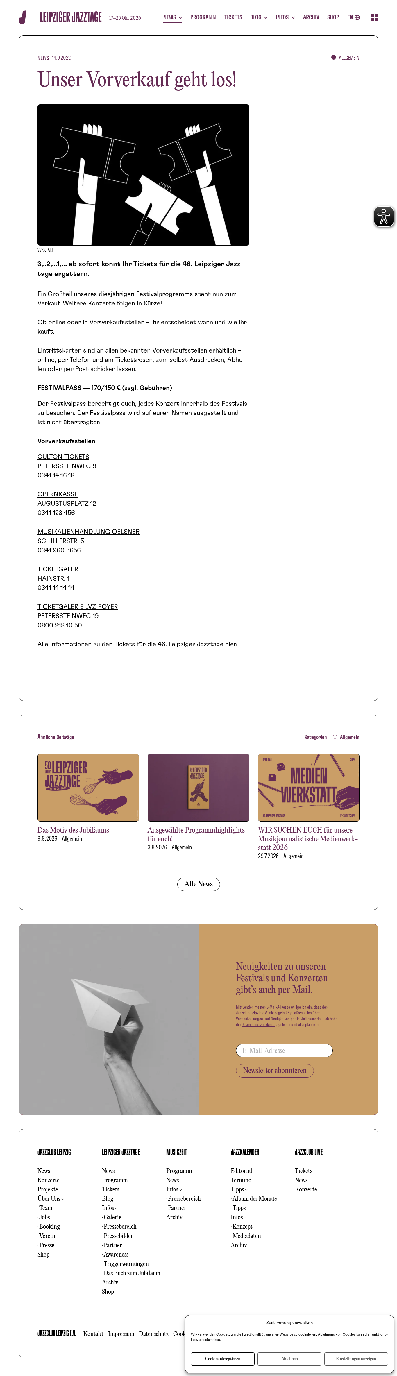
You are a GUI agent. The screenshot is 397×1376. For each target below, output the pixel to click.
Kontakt (93, 1334)
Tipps (237, 1189)
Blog (107, 1199)
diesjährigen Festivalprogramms (146, 294)
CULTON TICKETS (63, 457)
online (56, 322)
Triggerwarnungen (126, 1264)
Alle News (199, 884)
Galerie (112, 1217)
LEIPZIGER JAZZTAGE (121, 1152)
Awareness (116, 1254)
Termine (241, 1180)
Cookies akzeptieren (222, 1359)
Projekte (47, 1189)
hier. (231, 644)
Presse (46, 1245)
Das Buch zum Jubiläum (132, 1273)
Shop (43, 1254)
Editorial (241, 1171)
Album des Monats (255, 1199)
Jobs (44, 1217)
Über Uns (48, 1199)
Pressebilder (118, 1236)
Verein (47, 1236)
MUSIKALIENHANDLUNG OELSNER (88, 532)
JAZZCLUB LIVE (309, 1152)
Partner (113, 1245)
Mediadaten (247, 1236)
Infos (108, 1208)
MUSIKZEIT (176, 1152)
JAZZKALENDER (245, 1152)
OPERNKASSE (57, 494)
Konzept (243, 1226)
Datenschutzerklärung (260, 1024)
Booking (49, 1226)
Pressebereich (120, 1226)
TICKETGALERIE (60, 569)
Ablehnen (289, 1359)
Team (45, 1208)
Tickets (110, 1189)
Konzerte (48, 1180)
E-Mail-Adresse (263, 1051)
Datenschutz (154, 1334)
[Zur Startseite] (22, 17)
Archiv (110, 1282)
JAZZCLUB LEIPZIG (54, 1152)
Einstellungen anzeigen (356, 1359)
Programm (115, 1180)
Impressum (121, 1334)
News (43, 1171)
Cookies (182, 1334)
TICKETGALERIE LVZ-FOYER (77, 607)
